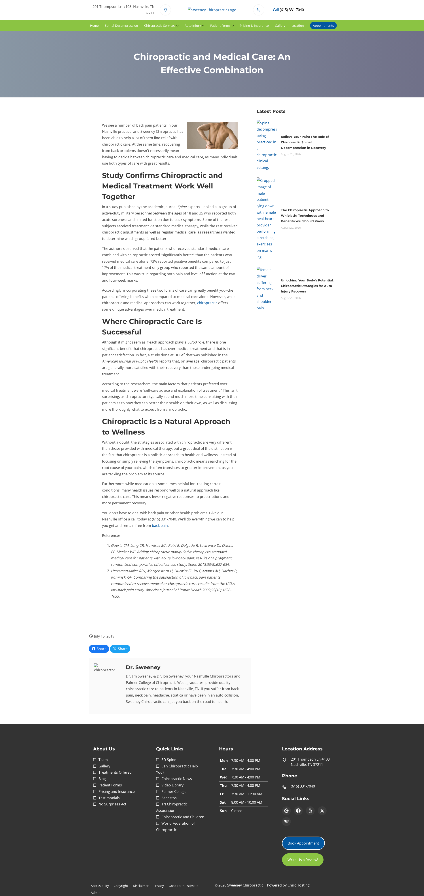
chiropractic (207, 302)
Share (101, 648)
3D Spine (168, 759)
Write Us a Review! (303, 859)
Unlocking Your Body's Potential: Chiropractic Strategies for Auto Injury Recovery (307, 285)
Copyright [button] (121, 886)
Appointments (323, 25)
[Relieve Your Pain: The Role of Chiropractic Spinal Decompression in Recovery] (266, 144)
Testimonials (109, 797)
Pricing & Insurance (254, 25)
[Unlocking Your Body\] (266, 288)
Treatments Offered (115, 772)
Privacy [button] (158, 886)
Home (94, 25)
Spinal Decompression (121, 25)
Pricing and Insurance (116, 791)
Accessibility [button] (100, 886)
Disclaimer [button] (141, 886)
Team (103, 759)
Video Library (172, 785)
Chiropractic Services (159, 25)
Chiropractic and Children (182, 816)
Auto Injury (193, 25)
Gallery (280, 25)
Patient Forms (220, 25)
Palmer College (173, 791)
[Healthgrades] (286, 821)
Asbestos (169, 797)
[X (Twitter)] (322, 810)
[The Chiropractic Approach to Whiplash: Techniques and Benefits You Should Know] (266, 218)
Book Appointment (303, 843)
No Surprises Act (112, 804)
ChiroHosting (299, 885)
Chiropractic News (176, 778)
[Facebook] (298, 810)
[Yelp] (310, 810)
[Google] (286, 810)
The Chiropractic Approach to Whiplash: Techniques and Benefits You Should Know (305, 215)
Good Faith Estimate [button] (183, 886)
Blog (102, 778)
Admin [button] (95, 892)
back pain (160, 525)
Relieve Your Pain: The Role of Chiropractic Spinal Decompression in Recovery (305, 142)
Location (298, 25)
